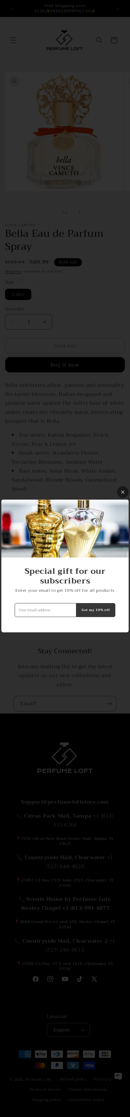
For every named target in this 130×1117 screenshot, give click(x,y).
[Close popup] (123, 492)
